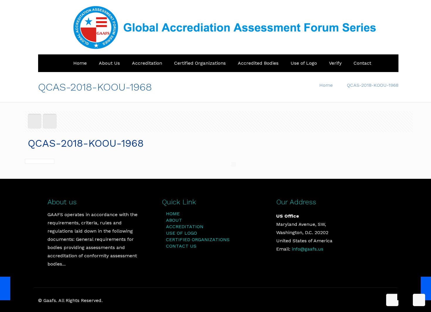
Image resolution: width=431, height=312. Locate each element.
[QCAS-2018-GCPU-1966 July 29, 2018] (414, 288)
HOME (173, 213)
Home (326, 85)
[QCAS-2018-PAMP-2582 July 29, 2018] (17, 288)
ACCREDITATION (184, 226)
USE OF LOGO (181, 233)
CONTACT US (181, 246)
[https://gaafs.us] (228, 27)
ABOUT (174, 220)
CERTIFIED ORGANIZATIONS (198, 239)
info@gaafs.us (307, 249)
